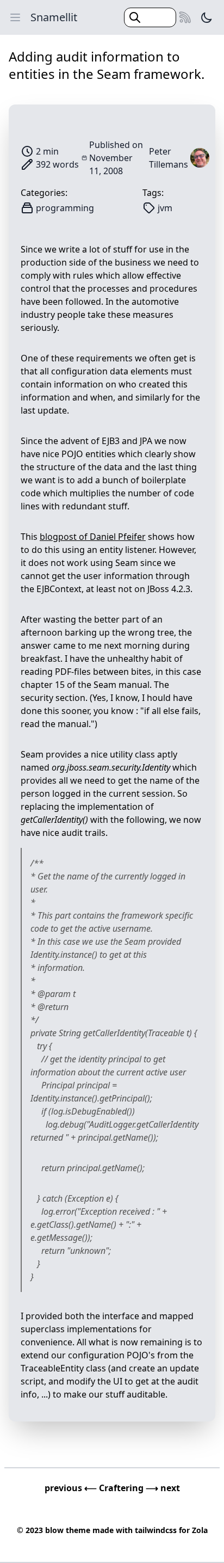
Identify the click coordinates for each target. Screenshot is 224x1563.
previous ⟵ (72, 1488)
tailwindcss (156, 1530)
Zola (200, 1530)
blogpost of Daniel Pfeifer (93, 537)
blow (54, 1530)
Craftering (122, 1488)
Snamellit (53, 17)
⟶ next (163, 1488)
